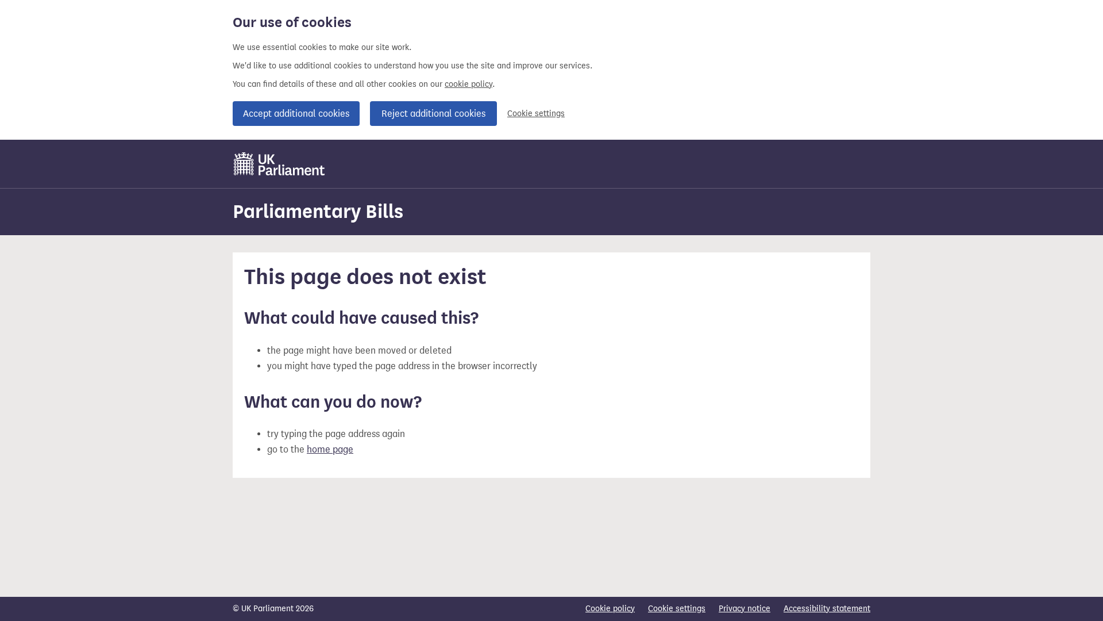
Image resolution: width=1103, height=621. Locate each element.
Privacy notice (744, 609)
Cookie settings (536, 113)
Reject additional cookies (433, 113)
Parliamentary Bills (318, 211)
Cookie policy (610, 609)
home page (330, 449)
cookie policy (468, 84)
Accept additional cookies (296, 113)
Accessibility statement (827, 609)
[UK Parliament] (279, 164)
